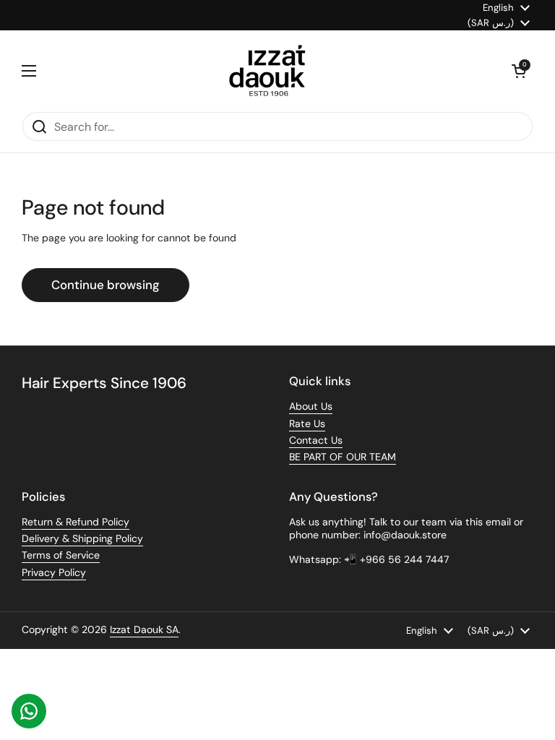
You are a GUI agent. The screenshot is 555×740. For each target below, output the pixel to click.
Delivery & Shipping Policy (82, 538)
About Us (310, 406)
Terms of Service (61, 555)
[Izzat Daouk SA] (274, 70)
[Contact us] (29, 711)
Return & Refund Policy (75, 521)
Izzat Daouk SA (144, 629)
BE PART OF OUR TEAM (342, 456)
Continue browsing (105, 285)
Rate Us (307, 423)
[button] (518, 70)
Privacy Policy (54, 572)
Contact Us (316, 440)
